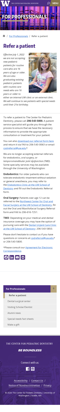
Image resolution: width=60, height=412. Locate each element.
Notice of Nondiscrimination (24, 385)
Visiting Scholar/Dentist (20, 307)
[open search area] (48, 3)
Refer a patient (17, 295)
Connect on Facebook (27, 369)
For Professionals (18, 36)
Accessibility (21, 380)
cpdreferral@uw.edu (14, 148)
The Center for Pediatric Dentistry (25, 3)
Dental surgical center (19, 301)
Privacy (47, 385)
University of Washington (6, 3)
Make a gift (13, 324)
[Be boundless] (30, 350)
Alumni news (14, 313)
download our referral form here (36, 141)
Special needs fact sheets (21, 318)
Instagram (32, 369)
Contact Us (37, 380)
